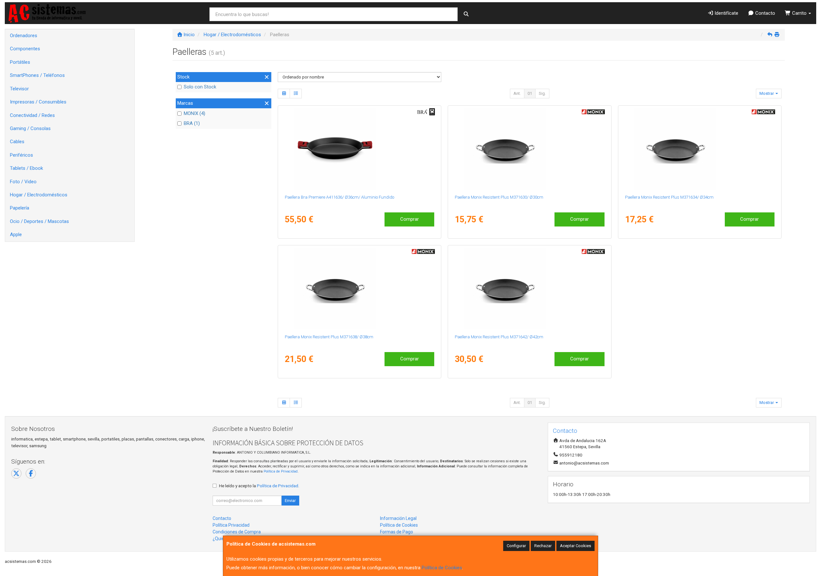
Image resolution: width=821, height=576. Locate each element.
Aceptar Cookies (575, 545)
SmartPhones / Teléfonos (37, 75)
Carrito (799, 13)
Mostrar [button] (767, 93)
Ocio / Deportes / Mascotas (39, 221)
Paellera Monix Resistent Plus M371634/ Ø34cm (669, 197)
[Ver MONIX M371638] (359, 288)
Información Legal (398, 518)
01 (530, 93)
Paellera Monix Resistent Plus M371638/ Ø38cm (329, 336)
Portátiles (20, 62)
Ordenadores (23, 35)
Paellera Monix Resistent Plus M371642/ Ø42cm (499, 336)
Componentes (25, 49)
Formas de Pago (396, 531)
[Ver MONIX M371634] (700, 149)
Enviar (290, 500)
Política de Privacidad (281, 471)
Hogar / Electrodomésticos (38, 195)
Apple (16, 234)
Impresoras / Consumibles (38, 102)
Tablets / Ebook (26, 168)
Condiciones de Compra (237, 531)
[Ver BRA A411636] (359, 149)
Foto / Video (23, 182)
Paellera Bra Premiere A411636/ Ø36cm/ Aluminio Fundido (339, 197)
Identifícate (725, 13)
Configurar (516, 545)
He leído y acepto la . (259, 485)
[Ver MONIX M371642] (529, 288)
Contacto (764, 13)
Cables (17, 141)
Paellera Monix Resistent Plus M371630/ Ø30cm (499, 197)
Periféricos (21, 155)
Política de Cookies (442, 568)
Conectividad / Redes (32, 115)
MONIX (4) (194, 113)
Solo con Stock (200, 87)
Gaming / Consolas (30, 128)
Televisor (19, 89)
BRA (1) (192, 123)
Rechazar (543, 545)
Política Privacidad (231, 525)
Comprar (409, 219)
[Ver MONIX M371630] (529, 149)
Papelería (19, 208)
